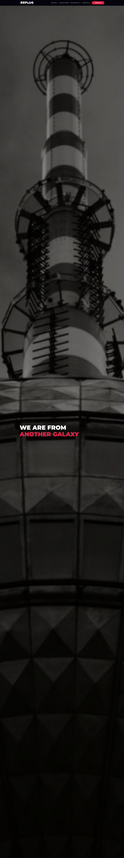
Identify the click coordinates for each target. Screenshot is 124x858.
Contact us (98, 2)
